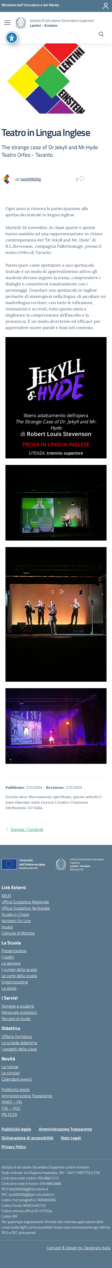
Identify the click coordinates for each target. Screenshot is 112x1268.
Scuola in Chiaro (15, 914)
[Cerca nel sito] (101, 34)
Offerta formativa (17, 1036)
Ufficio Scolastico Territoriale (26, 908)
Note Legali (71, 1138)
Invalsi (7, 927)
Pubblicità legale (16, 1089)
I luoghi (8, 957)
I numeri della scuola (19, 969)
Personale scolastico (19, 1012)
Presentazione (14, 951)
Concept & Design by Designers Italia (78, 1248)
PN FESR (9, 1114)
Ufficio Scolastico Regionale (25, 902)
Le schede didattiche (19, 1043)
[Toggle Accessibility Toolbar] (11, 37)
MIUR (6, 895)
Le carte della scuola (19, 976)
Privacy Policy (14, 1147)
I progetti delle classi (19, 1049)
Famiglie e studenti (18, 1006)
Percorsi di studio (16, 1018)
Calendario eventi (17, 1079)
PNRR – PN (12, 1102)
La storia (9, 988)
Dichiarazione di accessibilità (27, 1138)
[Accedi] (105, 6)
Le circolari (11, 1073)
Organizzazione (15, 982)
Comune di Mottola (18, 933)
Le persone (11, 963)
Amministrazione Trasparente (27, 1096)
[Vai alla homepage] (21, 23)
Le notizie (10, 1066)
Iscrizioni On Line (16, 920)
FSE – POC (11, 1108)
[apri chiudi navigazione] (7, 23)
